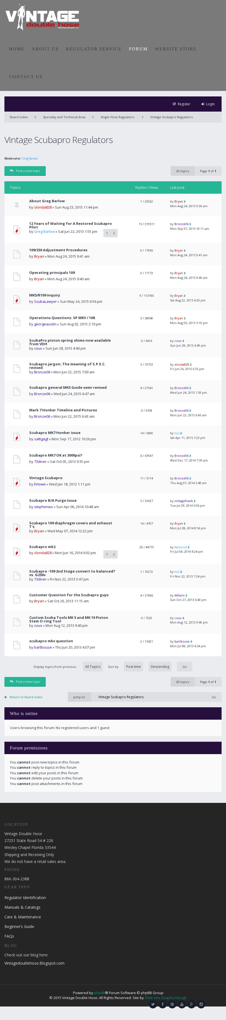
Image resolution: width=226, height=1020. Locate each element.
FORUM (138, 49)
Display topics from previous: (55, 667)
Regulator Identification (25, 897)
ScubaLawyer (45, 301)
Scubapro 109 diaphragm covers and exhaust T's (70, 524)
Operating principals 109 (52, 272)
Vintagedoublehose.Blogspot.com (34, 963)
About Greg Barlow (47, 201)
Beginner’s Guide (19, 926)
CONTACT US (26, 76)
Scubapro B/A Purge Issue (53, 500)
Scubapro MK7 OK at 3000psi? (55, 455)
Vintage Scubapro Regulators (171, 117)
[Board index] (42, 16)
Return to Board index (26, 697)
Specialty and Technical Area (64, 117)
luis (176, 433)
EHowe (40, 484)
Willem (179, 595)
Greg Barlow (30, 158)
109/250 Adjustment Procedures (58, 250)
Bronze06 (181, 224)
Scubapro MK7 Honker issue (54, 433)
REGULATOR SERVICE (94, 49)
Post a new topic (28, 171)
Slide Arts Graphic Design (166, 997)
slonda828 (43, 207)
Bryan (178, 201)
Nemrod (180, 547)
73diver (40, 461)
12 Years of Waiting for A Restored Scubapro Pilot (70, 225)
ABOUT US (45, 49)
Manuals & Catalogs (22, 907)
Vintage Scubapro (46, 478)
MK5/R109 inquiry (44, 295)
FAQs (9, 936)
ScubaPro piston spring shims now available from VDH (70, 342)
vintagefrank (183, 501)
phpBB (99, 992)
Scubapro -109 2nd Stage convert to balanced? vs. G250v (72, 573)
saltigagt (41, 438)
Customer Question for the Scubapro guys (69, 595)
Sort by (113, 667)
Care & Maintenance (22, 916)
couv (38, 348)
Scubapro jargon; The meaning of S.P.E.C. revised (67, 365)
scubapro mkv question (51, 641)
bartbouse (43, 647)
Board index (19, 117)
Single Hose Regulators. (118, 117)
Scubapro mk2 (42, 547)
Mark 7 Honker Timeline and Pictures (63, 410)
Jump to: (79, 697)
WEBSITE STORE (176, 49)
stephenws (43, 506)
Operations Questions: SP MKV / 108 (62, 318)
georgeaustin (45, 324)
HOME (17, 49)
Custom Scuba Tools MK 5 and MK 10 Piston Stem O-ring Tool (68, 619)
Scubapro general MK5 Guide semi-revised (68, 387)
